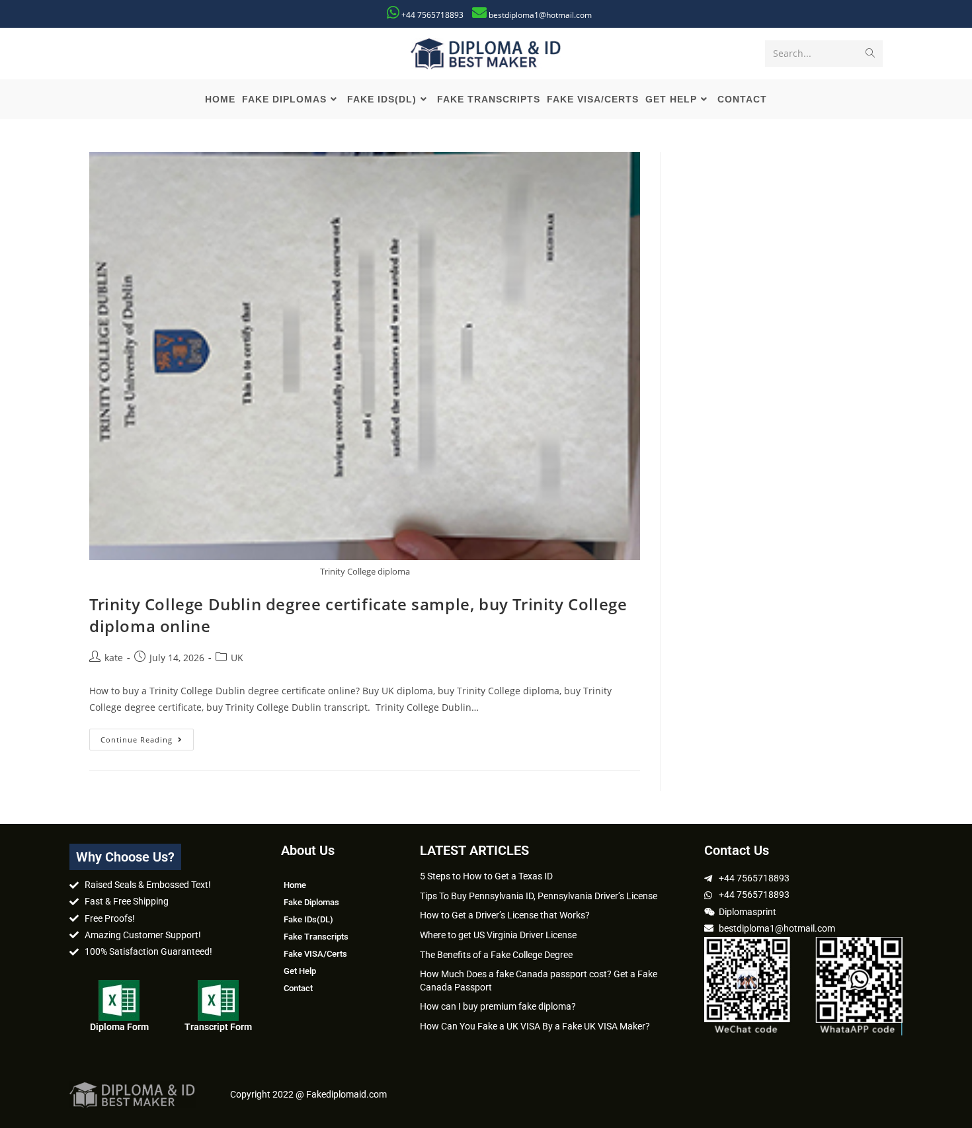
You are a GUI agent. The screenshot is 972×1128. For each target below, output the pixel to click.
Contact (298, 988)
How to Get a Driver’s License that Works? (505, 915)
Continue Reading (147, 737)
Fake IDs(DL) (308, 919)
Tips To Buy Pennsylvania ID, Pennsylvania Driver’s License (538, 896)
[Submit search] (870, 53)
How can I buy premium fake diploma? (498, 1006)
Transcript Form (218, 1027)
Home (295, 885)
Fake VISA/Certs (315, 954)
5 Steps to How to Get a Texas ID (486, 876)
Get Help (300, 971)
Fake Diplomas (311, 902)
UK (237, 657)
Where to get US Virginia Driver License (498, 935)
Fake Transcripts (316, 937)
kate (113, 657)
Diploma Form (119, 1027)
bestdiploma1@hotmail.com (540, 14)
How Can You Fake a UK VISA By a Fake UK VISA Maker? (535, 1026)
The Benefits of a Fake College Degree (496, 954)
